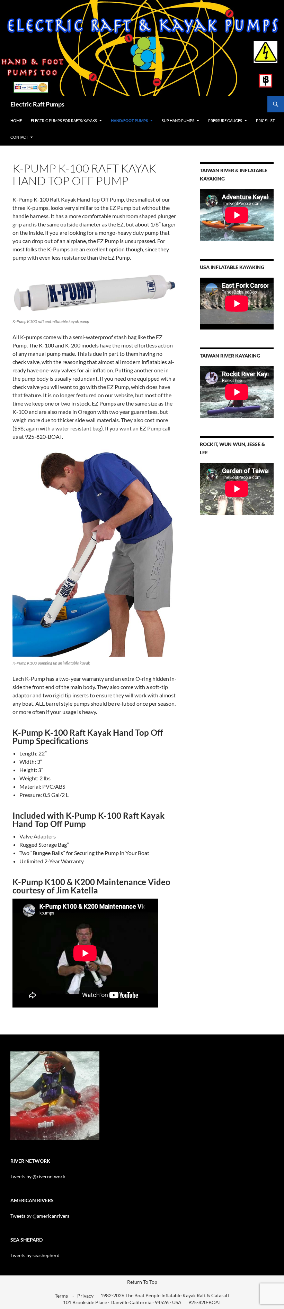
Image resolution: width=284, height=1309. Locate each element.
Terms (61, 1296)
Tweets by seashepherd (35, 1255)
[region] (54, 1095)
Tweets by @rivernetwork (37, 1176)
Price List (265, 120)
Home (16, 120)
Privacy (85, 1296)
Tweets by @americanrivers (39, 1216)
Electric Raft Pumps (37, 104)
